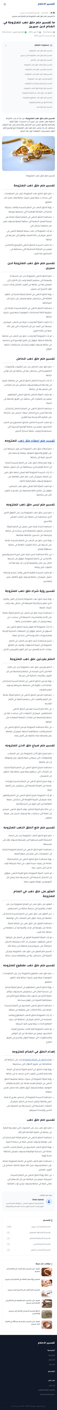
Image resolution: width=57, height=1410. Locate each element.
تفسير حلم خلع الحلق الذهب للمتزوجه (38, 88)
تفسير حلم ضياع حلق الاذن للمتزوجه (38, 84)
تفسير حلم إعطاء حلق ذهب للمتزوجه (38, 65)
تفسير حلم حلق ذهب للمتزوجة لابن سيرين (36, 56)
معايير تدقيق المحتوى (46, 1390)
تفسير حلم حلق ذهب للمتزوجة (40, 51)
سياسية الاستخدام (47, 1394)
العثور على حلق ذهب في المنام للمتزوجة (37, 93)
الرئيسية (52, 1355)
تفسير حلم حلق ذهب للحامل (41, 60)
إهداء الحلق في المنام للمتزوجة (37, 1060)
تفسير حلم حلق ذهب (44, 107)
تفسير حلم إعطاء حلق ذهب (36, 441)
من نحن (52, 1364)
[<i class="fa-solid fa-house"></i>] (53, 13)
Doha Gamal (47, 32)
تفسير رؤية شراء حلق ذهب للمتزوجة (38, 74)
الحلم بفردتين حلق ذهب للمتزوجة (39, 79)
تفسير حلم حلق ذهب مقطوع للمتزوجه (37, 98)
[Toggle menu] (4, 4)
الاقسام (52, 1360)
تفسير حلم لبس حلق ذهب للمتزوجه (38, 70)
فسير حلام (46, 4)
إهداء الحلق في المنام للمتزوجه (40, 103)
